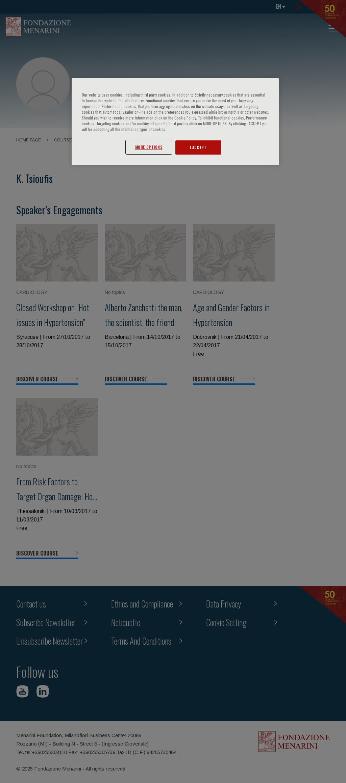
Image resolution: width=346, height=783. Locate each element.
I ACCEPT (198, 147)
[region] (175, 121)
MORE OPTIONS (149, 147)
